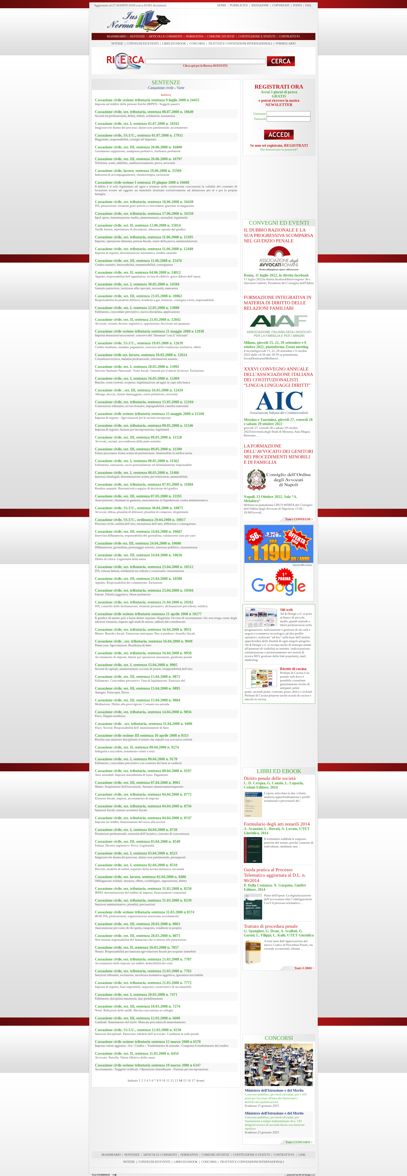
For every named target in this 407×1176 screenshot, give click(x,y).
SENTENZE (132, 1154)
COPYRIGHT (280, 5)
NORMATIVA (189, 1154)
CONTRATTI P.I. (284, 1154)
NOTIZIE (117, 43)
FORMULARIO (286, 43)
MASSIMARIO (111, 1154)
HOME (221, 5)
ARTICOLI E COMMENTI (160, 1154)
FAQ (308, 5)
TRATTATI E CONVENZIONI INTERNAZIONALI (240, 43)
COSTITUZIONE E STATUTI (251, 1154)
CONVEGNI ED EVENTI (143, 43)
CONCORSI (197, 43)
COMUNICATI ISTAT (215, 1154)
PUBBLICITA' (239, 5)
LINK (301, 1154)
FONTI (297, 5)
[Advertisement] (245, 21)
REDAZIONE (260, 5)
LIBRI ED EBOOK (174, 43)
